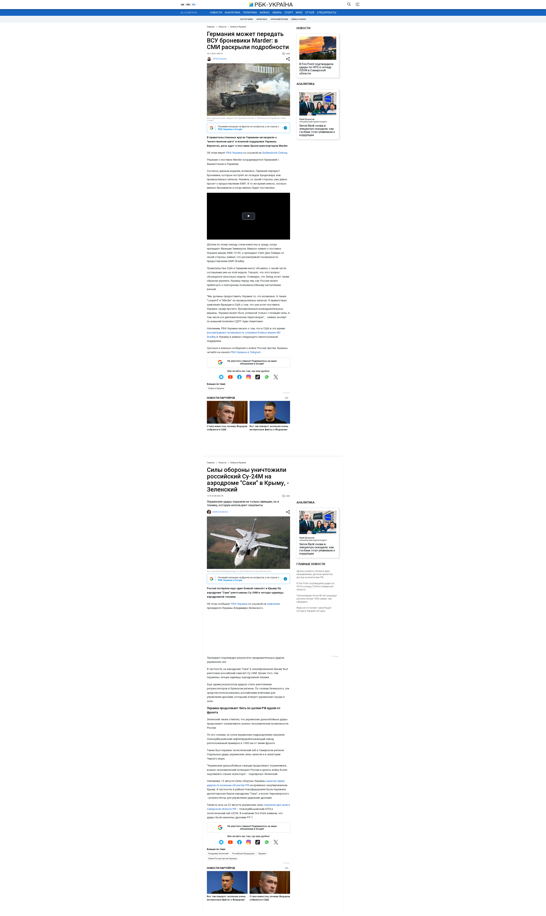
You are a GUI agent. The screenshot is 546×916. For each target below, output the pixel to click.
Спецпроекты (326, 12)
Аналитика (232, 12)
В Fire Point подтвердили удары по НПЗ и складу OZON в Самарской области (316, 68)
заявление (273, 603)
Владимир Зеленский (218, 853)
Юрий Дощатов (306, 119)
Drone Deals (262, 19)
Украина (262, 853)
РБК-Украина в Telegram (246, 352)
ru (193, 4)
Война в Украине (298, 19)
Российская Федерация (243, 853)
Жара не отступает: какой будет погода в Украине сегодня (314, 609)
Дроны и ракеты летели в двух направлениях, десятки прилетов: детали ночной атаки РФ (314, 574)
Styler (309, 12)
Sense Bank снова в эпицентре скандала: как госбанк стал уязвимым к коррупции (317, 130)
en (188, 4)
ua (182, 4)
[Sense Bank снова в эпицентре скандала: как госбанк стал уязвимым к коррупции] (317, 104)
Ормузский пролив (279, 19)
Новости (216, 12)
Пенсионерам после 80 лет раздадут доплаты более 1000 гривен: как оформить (316, 598)
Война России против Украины (222, 858)
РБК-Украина (234, 152)
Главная (210, 27)
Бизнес (265, 12)
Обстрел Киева (246, 19)
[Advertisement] (248, 633)
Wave (299, 12)
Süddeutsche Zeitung (274, 152)
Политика (250, 12)
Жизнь (277, 12)
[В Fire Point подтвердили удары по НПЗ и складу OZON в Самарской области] (317, 48)
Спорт (289, 12)
